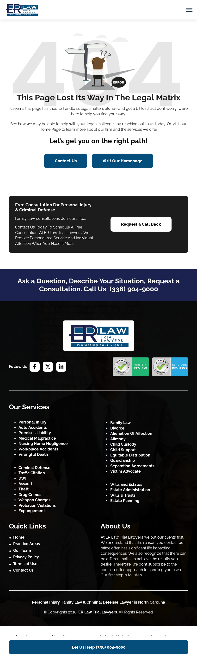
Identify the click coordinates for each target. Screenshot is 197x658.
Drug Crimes (29, 494)
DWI (22, 478)
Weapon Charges (34, 500)
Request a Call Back (141, 224)
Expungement (31, 510)
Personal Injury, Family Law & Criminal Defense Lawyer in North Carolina (98, 602)
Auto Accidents (32, 427)
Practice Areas (26, 543)
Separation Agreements (132, 466)
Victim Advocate (125, 471)
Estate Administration (130, 490)
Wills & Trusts (122, 495)
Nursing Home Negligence (43, 443)
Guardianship (122, 460)
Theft (23, 489)
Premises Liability (34, 432)
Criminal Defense (34, 467)
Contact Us (66, 160)
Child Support (123, 450)
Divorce (117, 428)
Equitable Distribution (130, 455)
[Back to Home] (98, 335)
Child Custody (123, 444)
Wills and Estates (126, 484)
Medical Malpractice (37, 438)
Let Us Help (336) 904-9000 (98, 647)
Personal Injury (32, 422)
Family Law (120, 422)
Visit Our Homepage (122, 160)
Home (19, 537)
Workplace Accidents (38, 449)
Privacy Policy (26, 557)
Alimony (118, 439)
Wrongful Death (33, 454)
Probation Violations (37, 505)
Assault (25, 484)
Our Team (22, 550)
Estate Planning (124, 500)
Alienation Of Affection (131, 433)
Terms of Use (25, 563)
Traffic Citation (31, 473)
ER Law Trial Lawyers (97, 612)
